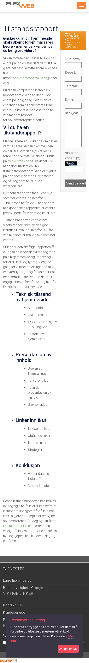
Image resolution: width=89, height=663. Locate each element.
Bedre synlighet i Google (23, 588)
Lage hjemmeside (17, 580)
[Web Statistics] (8, 660)
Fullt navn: (73, 59)
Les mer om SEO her (17, 526)
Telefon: (71, 86)
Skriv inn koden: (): (73, 155)
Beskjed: (71, 113)
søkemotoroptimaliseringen (33, 78)
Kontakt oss (13, 605)
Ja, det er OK (68, 649)
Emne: (69, 99)
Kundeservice (14, 612)
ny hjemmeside (18, 161)
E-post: (70, 72)
